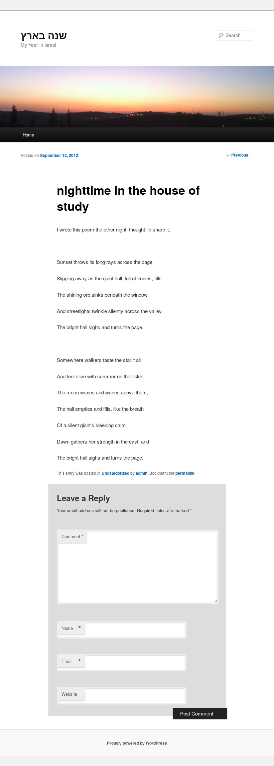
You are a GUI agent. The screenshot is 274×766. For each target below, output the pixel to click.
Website (69, 694)
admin (141, 473)
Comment (72, 536)
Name (71, 628)
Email (71, 661)
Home (28, 134)
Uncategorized (115, 473)
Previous (237, 155)
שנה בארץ (44, 35)
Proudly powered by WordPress (137, 743)
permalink (184, 473)
